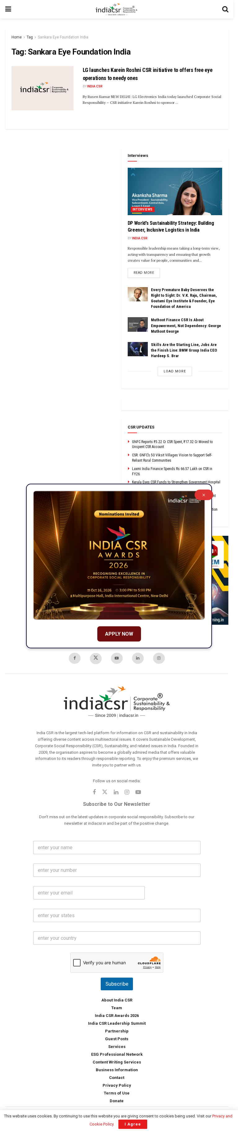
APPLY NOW (119, 634)
